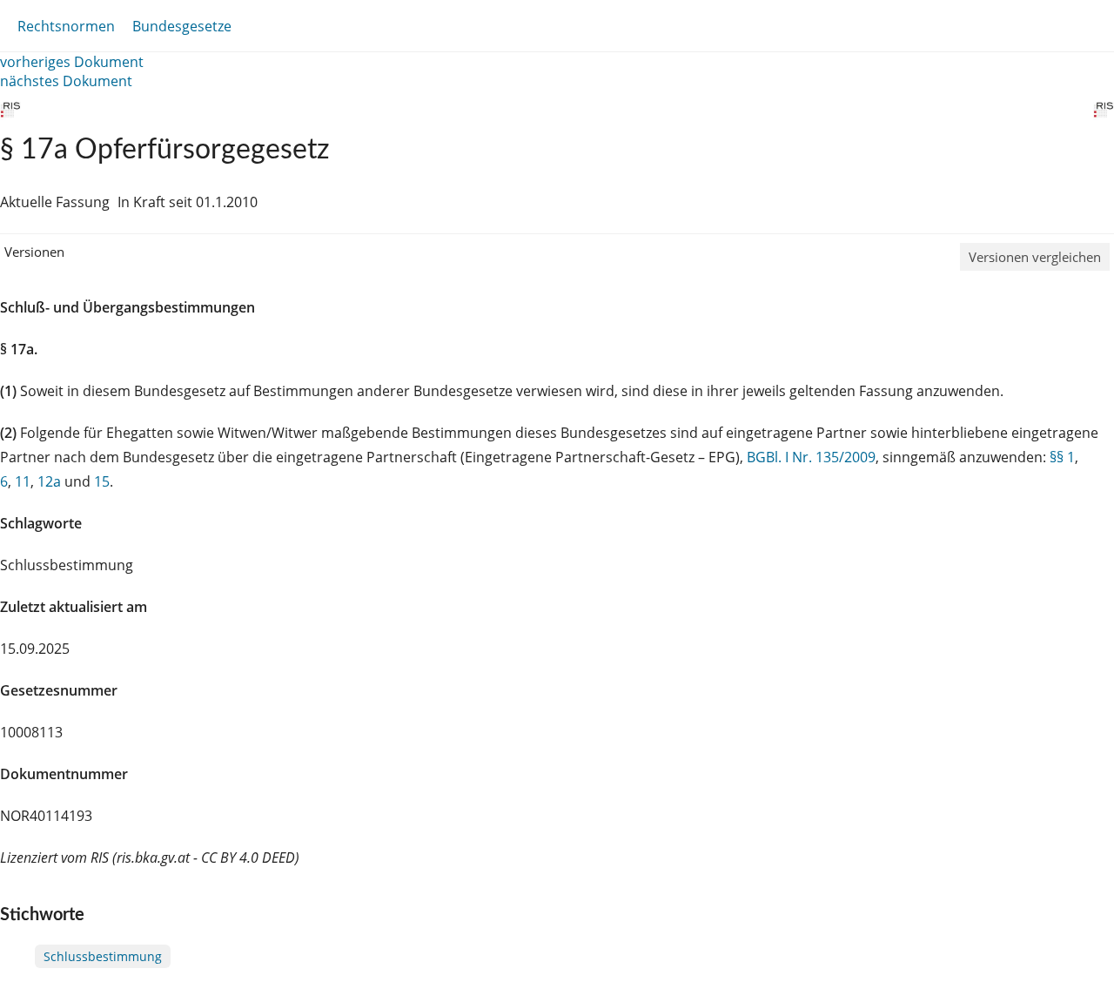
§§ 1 (1062, 457)
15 (102, 481)
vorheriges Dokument (72, 61)
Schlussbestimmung (103, 956)
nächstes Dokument (66, 81)
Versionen (34, 251)
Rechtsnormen (66, 26)
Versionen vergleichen (1035, 257)
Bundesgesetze (182, 26)
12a (49, 481)
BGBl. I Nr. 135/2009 (811, 457)
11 (22, 481)
